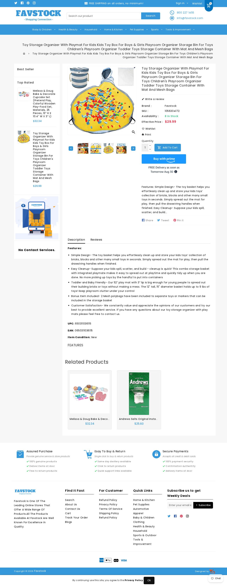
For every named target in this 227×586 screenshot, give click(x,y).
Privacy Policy (108, 504)
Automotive (141, 509)
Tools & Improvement (178, 29)
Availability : (150, 116)
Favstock (171, 106)
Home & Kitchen (113, 29)
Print (147, 134)
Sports (155, 29)
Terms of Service (111, 509)
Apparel (138, 513)
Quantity (148, 141)
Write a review (154, 99)
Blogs (68, 522)
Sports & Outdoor (145, 535)
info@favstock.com (190, 18)
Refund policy (108, 517)
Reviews (96, 240)
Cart (68, 513)
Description (76, 240)
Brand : (146, 106)
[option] (108, 148)
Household (91, 29)
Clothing (139, 522)
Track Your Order (76, 517)
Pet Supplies (137, 29)
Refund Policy (108, 500)
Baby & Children (42, 29)
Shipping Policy (109, 513)
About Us (71, 504)
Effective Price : (152, 122)
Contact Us (72, 509)
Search (69, 500)
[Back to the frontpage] (24, 53)
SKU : (145, 111)
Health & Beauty (68, 29)
